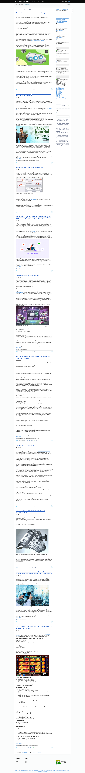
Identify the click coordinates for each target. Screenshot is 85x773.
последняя (39, 752)
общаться (58, 132)
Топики (32, 1)
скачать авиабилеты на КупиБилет (44, 451)
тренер (64, 143)
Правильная (58, 137)
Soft (37, 770)
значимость (62, 124)
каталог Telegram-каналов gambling (37, 40)
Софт (22, 770)
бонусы (23, 349)
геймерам (68, 121)
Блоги (35, 1)
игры (67, 124)
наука (58, 131)
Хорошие (17, 9)
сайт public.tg (33, 199)
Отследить (59, 135)
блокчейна (28, 619)
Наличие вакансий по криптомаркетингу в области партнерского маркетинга (33, 94)
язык (63, 145)
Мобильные (61, 129)
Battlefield (59, 119)
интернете (58, 125)
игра (65, 124)
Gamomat (36, 745)
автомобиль (59, 120)
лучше (62, 128)
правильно (62, 137)
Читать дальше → (19, 84)
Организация (62, 133)
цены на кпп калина (31, 520)
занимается (19, 209)
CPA (19, 268)
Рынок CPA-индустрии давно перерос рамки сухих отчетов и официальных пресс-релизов (33, 217)
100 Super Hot (19, 745)
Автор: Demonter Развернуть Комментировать (62, 50)
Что (61, 145)
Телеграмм (18, 86)
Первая (18, 619)
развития (22, 86)
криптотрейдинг (33, 607)
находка (61, 130)
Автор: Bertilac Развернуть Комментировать (61, 73)
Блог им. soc (18, 15)
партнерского (33, 160)
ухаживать (67, 143)
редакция (22, 209)
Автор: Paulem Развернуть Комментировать (61, 56)
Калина (34, 564)
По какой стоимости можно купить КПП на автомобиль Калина (30, 511)
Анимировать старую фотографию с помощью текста (25, 362)
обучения (67, 130)
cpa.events (33, 231)
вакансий (21, 160)
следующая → (24, 752)
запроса (38, 438)
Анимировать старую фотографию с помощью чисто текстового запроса (34, 357)
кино (36, 770)
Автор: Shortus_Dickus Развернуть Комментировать (61, 44)
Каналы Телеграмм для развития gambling (30, 13)
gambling (63, 119)
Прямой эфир (60, 103)
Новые (21, 9)
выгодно (64, 121)
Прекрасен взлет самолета (25, 445)
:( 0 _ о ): (40, 770)
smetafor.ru (25, 770)
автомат (30, 745)
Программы (62, 770)
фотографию (26, 438)
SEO (46, 771)
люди (64, 128)
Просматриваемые (35, 9)
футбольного (62, 144)
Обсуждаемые (26, 9)
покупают (63, 135)
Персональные (27, 4)
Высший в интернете (56, 770)
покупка (66, 135)
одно (68, 132)
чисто (32, 438)
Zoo (47, 771)
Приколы (68, 770)
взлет (57, 121)
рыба (63, 140)
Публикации (63, 105)
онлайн (58, 133)
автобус (66, 119)
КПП (27, 564)
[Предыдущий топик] (72, 9)
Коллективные (21, 4)
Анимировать (19, 438)
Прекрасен (18, 503)
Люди (38, 1)
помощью (59, 136)
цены (66, 144)
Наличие (18, 160)
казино (67, 125)
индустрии (22, 268)
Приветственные (19, 349)
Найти (69, 4)
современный (23, 745)
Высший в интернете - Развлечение (62, 9)
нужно (64, 130)
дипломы (67, 123)
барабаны (66, 120)
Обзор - (59, 26)
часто (68, 144)
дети (57, 123)
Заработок (59, 14)
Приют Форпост (42, 771)
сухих (25, 268)
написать (67, 129)
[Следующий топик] (72, 11)
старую (57, 143)
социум (65, 141)
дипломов (63, 123)
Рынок (18, 268)
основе (25, 619)
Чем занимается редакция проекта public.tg (31, 167)
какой (18, 564)
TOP (30, 9)
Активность (42, 1)
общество (63, 132)
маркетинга (67, 128)
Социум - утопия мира (22, 1)
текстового (61, 143)
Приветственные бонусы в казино (27, 276)
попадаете (63, 136)
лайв (59, 128)
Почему (66, 136)
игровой (27, 745)
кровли (57, 128)
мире (57, 129)
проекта (25, 209)
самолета (24, 503)
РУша (38, 771)
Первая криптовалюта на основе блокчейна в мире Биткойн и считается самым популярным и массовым (34, 573)
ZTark (19, 770)
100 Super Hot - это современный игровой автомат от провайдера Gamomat (34, 627)
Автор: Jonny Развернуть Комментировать (61, 61)
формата (58, 144)
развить (60, 140)
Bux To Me (43, 770)
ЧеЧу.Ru (33, 770)
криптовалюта (59, 126)
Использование (63, 125)
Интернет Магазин (49, 770)
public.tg (28, 209)
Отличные (66, 133)
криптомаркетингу (65, 126)
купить (26, 564)
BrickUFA (16, 770)
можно (64, 129)
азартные (63, 120)
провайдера (33, 745)
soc (17, 162)
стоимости (20, 564)
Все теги (57, 112)
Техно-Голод (29, 770)
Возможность (60, 121)
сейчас (65, 140)
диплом (60, 123)
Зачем (59, 124)
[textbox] (63, 116)
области (30, 160)
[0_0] (65, 770)
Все (16, 4)
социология (59, 141)
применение (67, 137)
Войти (69, 1)
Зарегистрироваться (64, 1)
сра (68, 141)
